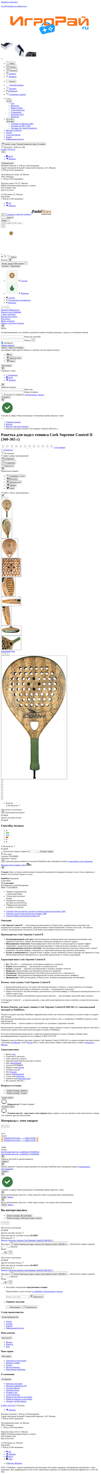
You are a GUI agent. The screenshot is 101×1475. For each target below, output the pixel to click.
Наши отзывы (17, 108)
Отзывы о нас (11, 1392)
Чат (3, 152)
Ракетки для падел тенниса (17, 426)
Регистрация (6, 366)
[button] (50, 884)
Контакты (15, 106)
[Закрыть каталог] (2, 418)
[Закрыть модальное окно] (3, 325)
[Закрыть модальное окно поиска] (2, 254)
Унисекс (13, 1072)
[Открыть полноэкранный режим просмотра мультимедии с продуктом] (34, 717)
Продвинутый (24, 1078)
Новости (9, 1344)
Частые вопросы (13, 1367)
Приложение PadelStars (15, 1369)
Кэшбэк (9, 1326)
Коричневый (16, 1063)
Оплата (9, 133)
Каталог (9, 424)
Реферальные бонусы (15, 139)
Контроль (20, 1076)
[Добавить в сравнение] (10, 1252)
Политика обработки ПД (16, 1386)
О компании (16, 112)
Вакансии (15, 117)
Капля (21, 1067)
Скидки (9, 1324)
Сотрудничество (18, 110)
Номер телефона (31, 392)
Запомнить (8, 343)
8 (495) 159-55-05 (8, 149)
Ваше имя (28, 389)
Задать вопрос (7, 1098)
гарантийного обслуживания (80, 861)
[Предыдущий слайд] (3, 1126)
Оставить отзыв (8, 1107)
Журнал (9, 1342)
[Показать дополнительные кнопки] (2, 1253)
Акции (9, 137)
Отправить (6, 397)
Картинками (15, 266)
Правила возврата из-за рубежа (19, 1399)
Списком (5, 266)
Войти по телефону (16, 348)
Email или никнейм (32, 337)
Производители (12, 1390)
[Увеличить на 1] (9, 1247)
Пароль (27, 340)
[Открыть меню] (3, 214)
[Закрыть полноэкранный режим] (3, 495)
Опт (12, 103)
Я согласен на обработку (24, 395)
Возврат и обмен (13, 1363)
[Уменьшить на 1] (69, 1244)
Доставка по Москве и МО (22, 124)
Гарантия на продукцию (16, 1361)
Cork (13, 1054)
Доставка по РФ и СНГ (20, 126)
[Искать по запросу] (3, 226)
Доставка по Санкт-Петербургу (24, 128)
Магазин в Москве (14, 130)
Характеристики (8, 651)
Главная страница (13, 422)
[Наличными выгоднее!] (3, 812)
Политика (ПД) (17, 114)
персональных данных (34, 395)
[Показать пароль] (33, 340)
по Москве (15, 1042)
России (30, 1042)
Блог (8, 1347)
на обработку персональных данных (47, 1291)
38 (18, 1070)
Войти (13, 257)
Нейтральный (18, 1074)
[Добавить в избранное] (5, 1252)
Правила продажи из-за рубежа (19, 1397)
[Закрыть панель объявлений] (2, 58)
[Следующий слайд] (7, 1126)
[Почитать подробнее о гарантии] (3, 861)
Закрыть (5, 1161)
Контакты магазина (14, 1384)
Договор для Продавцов (16, 1401)
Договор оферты (13, 1388)
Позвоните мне (7, 163)
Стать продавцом (13, 135)
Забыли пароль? (7, 345)
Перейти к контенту (9, 2)
